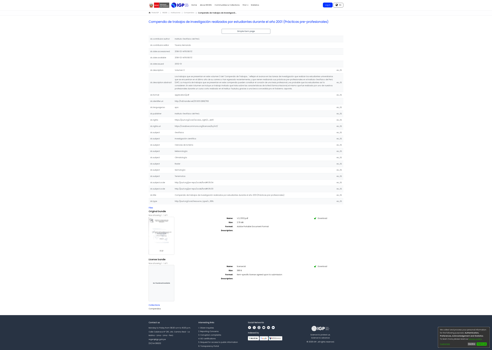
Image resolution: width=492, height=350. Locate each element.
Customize (445, 344)
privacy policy (475, 339)
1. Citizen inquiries (206, 328)
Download (322, 218)
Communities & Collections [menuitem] (227, 5)
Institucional (175, 13)
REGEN (164, 13)
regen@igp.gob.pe (157, 339)
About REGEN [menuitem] (206, 5)
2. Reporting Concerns (208, 331)
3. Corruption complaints (209, 335)
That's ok (481, 344)
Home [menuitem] (194, 5)
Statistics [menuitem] (255, 5)
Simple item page (246, 31)
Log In (327, 5)
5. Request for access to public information (218, 342)
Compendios (189, 13)
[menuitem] (245, 5)
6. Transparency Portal (208, 346)
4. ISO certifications (207, 338)
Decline (471, 344)
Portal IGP (155, 13)
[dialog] (463, 337)
